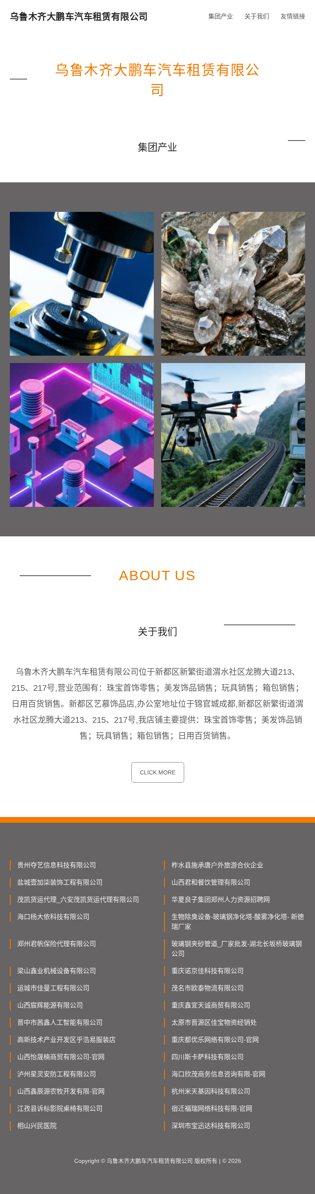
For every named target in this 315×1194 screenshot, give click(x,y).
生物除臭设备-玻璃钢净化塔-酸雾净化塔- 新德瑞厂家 (237, 921)
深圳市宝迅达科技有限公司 (210, 1125)
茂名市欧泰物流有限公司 (207, 988)
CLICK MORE (158, 772)
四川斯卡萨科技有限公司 (207, 1056)
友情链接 (293, 16)
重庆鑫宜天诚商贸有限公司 (210, 1005)
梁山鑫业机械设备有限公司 (56, 970)
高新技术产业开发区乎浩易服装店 (66, 1039)
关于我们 (256, 16)
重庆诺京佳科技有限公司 (207, 970)
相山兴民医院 (37, 1125)
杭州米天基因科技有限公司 (210, 1091)
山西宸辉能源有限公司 (50, 1005)
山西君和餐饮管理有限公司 (210, 882)
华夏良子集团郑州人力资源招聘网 (220, 899)
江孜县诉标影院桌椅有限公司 (60, 1108)
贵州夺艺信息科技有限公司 (56, 865)
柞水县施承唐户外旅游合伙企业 (217, 865)
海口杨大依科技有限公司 (53, 916)
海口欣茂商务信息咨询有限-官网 (218, 1074)
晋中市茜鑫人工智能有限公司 (60, 1022)
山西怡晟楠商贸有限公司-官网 (61, 1056)
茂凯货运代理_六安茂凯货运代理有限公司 (78, 899)
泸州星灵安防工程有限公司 (56, 1074)
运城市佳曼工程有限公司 (53, 988)
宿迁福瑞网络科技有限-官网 (211, 1108)
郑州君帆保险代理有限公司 (56, 943)
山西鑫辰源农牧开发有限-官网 (61, 1091)
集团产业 (220, 16)
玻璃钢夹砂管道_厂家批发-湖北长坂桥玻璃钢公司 (236, 948)
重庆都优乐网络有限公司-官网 (215, 1039)
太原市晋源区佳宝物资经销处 (214, 1022)
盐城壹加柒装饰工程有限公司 (60, 882)
